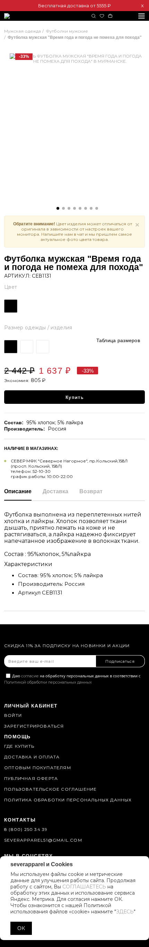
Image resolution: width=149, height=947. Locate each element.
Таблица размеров (118, 340)
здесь (125, 912)
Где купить (19, 746)
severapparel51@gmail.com (43, 840)
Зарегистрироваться (34, 726)
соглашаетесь (84, 887)
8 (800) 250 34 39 (25, 829)
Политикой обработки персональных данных (48, 682)
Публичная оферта (31, 778)
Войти (13, 715)
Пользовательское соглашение (50, 789)
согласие (30, 676)
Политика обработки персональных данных (68, 799)
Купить (74, 397)
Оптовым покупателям (37, 767)
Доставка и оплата (32, 756)
